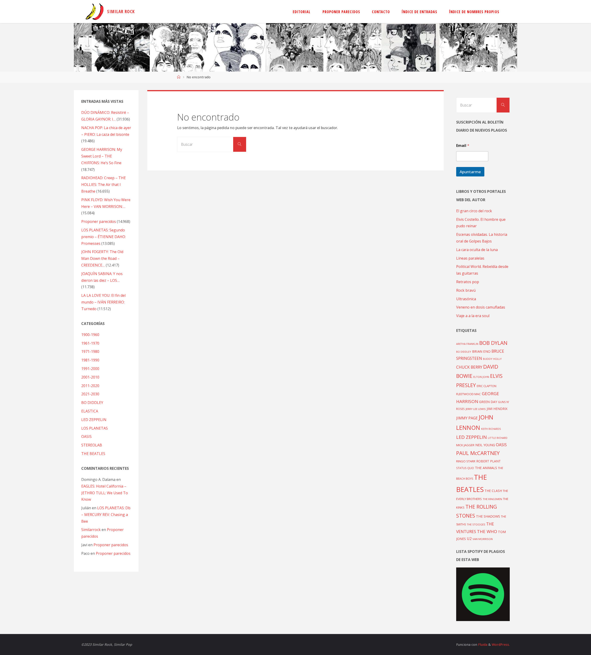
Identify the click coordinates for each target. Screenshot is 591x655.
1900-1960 (90, 334)
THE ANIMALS (486, 467)
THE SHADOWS (488, 516)
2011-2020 (90, 385)
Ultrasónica (466, 298)
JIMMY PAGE (467, 418)
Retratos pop (467, 281)
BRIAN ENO (481, 351)
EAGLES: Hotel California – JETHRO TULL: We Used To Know (104, 493)
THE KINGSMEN (492, 499)
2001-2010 (90, 377)
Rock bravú (466, 290)
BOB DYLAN (493, 342)
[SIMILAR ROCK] (94, 11)
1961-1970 (90, 343)
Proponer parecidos (110, 544)
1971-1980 (90, 351)
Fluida (482, 644)
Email (462, 145)
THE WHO (487, 531)
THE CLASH (493, 490)
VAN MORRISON (483, 539)
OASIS (86, 436)
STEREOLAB (91, 445)
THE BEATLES (93, 453)
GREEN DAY (488, 402)
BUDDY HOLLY (492, 359)
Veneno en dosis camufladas (480, 307)
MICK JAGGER (465, 445)
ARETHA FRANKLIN (467, 344)
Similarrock (91, 529)
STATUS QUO (465, 468)
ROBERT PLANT (488, 461)
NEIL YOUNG (485, 445)
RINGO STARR (465, 461)
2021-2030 (90, 394)
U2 (469, 538)
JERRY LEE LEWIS (476, 409)
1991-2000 (90, 368)
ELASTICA (89, 411)
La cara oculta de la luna (477, 249)
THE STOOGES (476, 524)
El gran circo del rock (474, 210)
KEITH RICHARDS (491, 429)
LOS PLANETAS (94, 428)
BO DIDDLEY (92, 402)
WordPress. (501, 644)
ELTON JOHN (481, 377)
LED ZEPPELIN (93, 419)
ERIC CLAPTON (486, 386)
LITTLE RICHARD (497, 438)
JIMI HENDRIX (497, 408)
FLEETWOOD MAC (468, 394)
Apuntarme (470, 171)
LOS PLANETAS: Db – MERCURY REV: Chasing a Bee (105, 514)
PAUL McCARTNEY (478, 453)
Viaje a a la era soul (472, 315)
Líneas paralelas (470, 258)
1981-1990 (90, 360)
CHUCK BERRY (469, 367)
